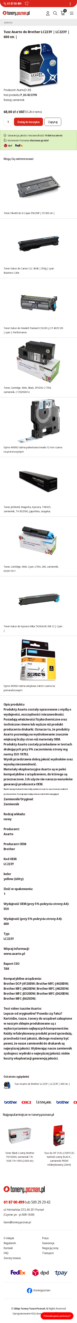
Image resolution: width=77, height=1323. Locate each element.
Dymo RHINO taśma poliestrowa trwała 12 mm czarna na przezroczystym (33, 449)
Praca (45, 1238)
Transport (48, 1253)
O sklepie (9, 1238)
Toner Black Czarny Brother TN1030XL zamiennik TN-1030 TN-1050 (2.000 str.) (19, 1156)
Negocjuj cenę (50, 1248)
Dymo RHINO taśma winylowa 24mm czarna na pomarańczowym (29, 688)
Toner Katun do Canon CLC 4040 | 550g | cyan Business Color (29, 270)
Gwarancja (48, 1243)
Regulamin (10, 1243)
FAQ (6, 1253)
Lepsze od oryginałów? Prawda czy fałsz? (33, 1013)
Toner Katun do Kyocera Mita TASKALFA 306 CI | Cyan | (33, 628)
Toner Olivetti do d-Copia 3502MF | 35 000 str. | (29, 213)
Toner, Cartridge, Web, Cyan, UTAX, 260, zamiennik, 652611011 (31, 569)
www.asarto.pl (14, 953)
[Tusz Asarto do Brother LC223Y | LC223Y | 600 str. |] (38, 65)
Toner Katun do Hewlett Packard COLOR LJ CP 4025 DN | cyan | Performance (33, 330)
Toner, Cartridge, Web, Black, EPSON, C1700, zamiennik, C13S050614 (27, 390)
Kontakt (8, 1248)
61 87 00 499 (14, 4)
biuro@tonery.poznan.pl (17, 1222)
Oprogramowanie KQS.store (27, 1313)
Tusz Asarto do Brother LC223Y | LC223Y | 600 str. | (42, 1083)
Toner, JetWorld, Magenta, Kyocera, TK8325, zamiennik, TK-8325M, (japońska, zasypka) (27, 509)
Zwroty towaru (12, 1258)
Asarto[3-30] (24, 90)
